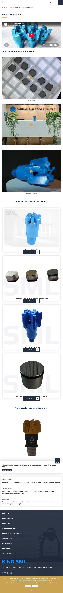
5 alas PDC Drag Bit (31, 347)
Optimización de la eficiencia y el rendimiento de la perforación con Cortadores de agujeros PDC (28, 492)
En (51, 2)
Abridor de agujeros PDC (11, 533)
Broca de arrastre (31, 193)
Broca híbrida (31, 250)
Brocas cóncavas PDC (28, 7)
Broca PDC (6, 523)
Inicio (5, 7)
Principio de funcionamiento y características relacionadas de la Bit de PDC (29, 466)
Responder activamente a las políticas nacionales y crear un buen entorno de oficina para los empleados (30, 503)
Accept (35, 586)
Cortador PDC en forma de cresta (31, 396)
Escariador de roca (9, 528)
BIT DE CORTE (7, 543)
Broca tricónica (7, 518)
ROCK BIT (5, 513)
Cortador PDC (31, 100)
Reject (28, 586)
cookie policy (44, 583)
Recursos (11, 7)
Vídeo (18, 7)
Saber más (7, 470)
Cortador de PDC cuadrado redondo (31, 299)
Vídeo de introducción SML (31, 147)
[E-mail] (52, 589)
